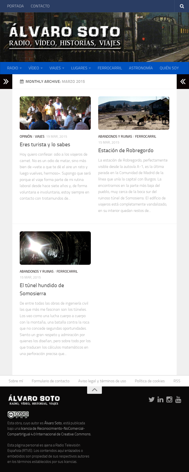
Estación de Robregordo (126, 150)
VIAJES (55, 68)
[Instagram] (169, 399)
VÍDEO (34, 68)
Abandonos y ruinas (115, 136)
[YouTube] (178, 399)
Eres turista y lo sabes (45, 144)
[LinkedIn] (160, 399)
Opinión (26, 136)
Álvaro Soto (53, 423)
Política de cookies (150, 381)
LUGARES (79, 68)
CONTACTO (40, 6)
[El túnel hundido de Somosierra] (55, 248)
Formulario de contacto (50, 381)
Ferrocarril (145, 136)
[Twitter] (151, 399)
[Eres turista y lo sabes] (55, 113)
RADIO (12, 68)
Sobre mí (16, 381)
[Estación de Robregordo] (133, 113)
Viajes (40, 136)
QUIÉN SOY (169, 68)
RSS (176, 381)
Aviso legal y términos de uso (102, 381)
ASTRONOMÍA (141, 68)
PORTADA (15, 6)
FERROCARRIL (110, 68)
